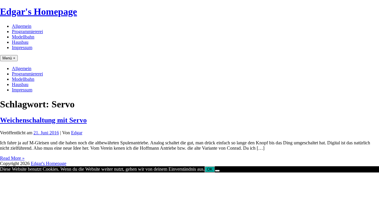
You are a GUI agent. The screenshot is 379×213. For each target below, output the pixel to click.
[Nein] (217, 171)
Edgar (76, 132)
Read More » (12, 158)
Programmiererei (27, 31)
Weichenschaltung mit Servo (43, 120)
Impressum (22, 47)
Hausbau (20, 42)
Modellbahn (23, 36)
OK (210, 169)
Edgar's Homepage (38, 11)
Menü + (8, 58)
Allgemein (21, 26)
